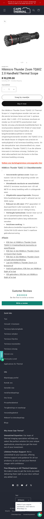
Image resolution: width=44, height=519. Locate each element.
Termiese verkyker (11, 334)
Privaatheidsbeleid (11, 403)
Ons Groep (8, 398)
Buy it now (22, 104)
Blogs (6, 423)
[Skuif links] (17, 62)
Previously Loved (10, 359)
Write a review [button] (22, 303)
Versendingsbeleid (11, 413)
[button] (4, 10)
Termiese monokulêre (12, 344)
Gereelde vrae (9, 388)
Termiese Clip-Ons (11, 339)
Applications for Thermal (13, 364)
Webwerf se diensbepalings (14, 418)
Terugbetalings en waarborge (15, 408)
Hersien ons (8, 354)
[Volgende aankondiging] (40, 3)
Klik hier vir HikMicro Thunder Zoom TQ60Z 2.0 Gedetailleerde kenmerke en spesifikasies (20, 245)
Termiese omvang (10, 349)
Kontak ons (8, 383)
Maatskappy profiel (11, 378)
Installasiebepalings (11, 393)
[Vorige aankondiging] (4, 3)
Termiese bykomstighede (13, 329)
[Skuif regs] (26, 62)
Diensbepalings (16, 514)
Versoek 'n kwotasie (11, 324)
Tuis (5, 319)
